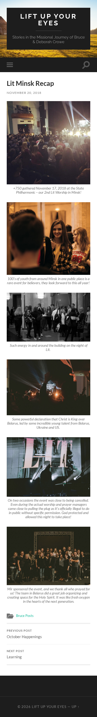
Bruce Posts (25, 616)
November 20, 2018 (24, 93)
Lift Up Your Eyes (48, 19)
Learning (15, 654)
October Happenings (24, 634)
